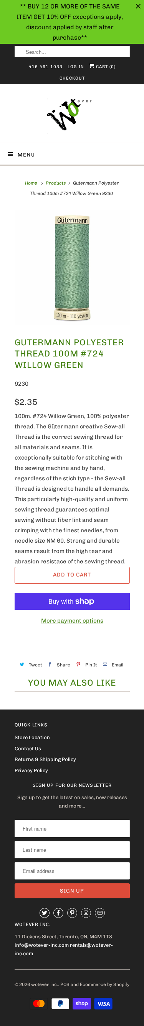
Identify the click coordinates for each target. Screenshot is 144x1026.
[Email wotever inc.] (100, 913)
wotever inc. (44, 984)
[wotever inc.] (72, 116)
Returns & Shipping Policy (45, 759)
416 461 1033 (46, 66)
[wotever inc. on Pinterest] (72, 913)
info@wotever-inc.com (42, 945)
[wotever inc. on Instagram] (86, 913)
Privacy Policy (31, 770)
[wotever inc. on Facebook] (58, 913)
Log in (76, 66)
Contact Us (28, 748)
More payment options (72, 620)
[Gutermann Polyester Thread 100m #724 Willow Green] (72, 267)
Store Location (32, 737)
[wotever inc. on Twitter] (45, 913)
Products (56, 183)
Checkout (72, 78)
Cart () (105, 66)
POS (65, 984)
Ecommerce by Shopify (104, 984)
